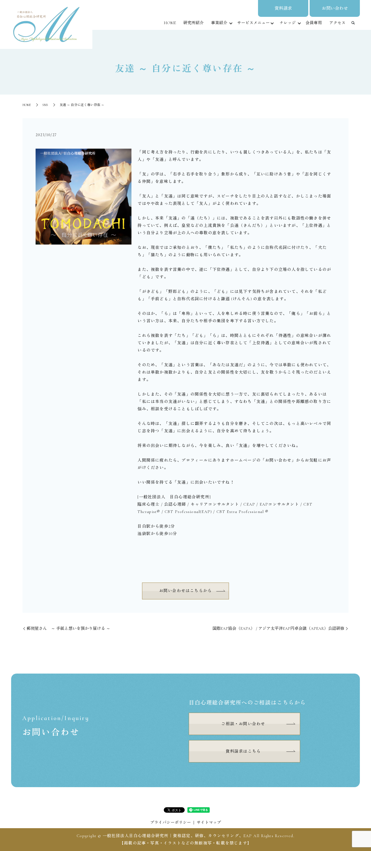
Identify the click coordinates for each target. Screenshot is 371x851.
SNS (45, 105)
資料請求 (283, 8)
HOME (170, 22)
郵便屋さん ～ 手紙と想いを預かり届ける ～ (68, 628)
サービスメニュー (253, 22)
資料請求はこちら (243, 751)
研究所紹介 (193, 22)
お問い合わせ (335, 8)
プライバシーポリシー (170, 822)
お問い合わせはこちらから (185, 590)
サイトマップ (209, 822)
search (353, 23)
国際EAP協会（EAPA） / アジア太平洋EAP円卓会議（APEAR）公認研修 (278, 628)
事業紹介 (219, 22)
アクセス (337, 22)
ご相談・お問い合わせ (243, 723)
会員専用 (314, 22)
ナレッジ (287, 22)
